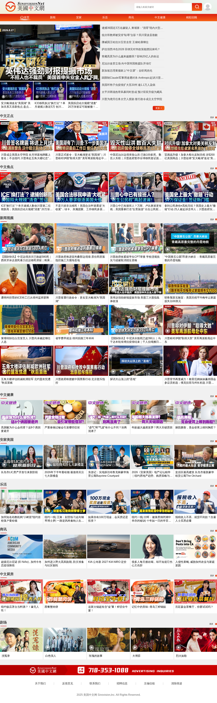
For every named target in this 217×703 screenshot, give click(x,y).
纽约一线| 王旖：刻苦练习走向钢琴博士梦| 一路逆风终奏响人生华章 (64, 521)
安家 (79, 17)
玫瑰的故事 (95, 655)
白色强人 (50, 655)
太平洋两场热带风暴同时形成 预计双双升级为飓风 (132, 92)
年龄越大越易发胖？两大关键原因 (152, 427)
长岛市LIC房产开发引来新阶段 (19, 472)
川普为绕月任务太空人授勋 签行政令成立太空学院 (132, 99)
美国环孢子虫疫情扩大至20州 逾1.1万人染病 (128, 84)
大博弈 (136, 655)
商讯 (131, 17)
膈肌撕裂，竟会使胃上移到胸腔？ (195, 427)
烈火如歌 (181, 655)
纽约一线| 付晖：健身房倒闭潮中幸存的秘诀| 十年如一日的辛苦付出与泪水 (151, 521)
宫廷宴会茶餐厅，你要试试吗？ (194, 606)
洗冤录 (6, 655)
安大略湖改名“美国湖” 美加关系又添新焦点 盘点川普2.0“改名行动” (16, 107)
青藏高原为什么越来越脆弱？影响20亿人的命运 (130, 56)
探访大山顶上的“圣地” (123, 379)
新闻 (52, 17)
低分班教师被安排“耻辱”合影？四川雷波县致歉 (130, 35)
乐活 (105, 17)
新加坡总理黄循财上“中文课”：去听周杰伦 (127, 70)
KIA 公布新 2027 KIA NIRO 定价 (107, 561)
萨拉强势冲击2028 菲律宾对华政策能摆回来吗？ (131, 49)
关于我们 (40, 683)
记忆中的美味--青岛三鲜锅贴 (149, 606)
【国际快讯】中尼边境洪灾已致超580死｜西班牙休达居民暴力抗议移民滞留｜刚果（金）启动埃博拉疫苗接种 (26, 260)
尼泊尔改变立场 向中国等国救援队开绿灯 (126, 63)
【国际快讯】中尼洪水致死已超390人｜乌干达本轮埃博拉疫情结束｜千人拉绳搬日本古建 (136, 342)
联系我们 (95, 683)
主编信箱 (149, 683)
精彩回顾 (191, 17)
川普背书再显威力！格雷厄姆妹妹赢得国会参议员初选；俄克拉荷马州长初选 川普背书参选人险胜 (190, 383)
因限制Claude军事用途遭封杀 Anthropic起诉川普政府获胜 (133, 77)
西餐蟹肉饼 (51, 606)
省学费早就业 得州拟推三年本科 (74, 338)
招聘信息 (122, 683)
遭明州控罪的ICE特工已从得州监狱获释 (25, 297)
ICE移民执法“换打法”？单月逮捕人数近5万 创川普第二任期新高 (50, 107)
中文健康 (160, 17)
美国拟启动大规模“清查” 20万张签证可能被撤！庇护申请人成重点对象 (83, 107)
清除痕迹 (176, 683)
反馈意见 (67, 683)
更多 (158, 108)
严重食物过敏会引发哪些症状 (62, 427)
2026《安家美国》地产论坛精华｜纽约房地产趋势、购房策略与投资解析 (152, 476)
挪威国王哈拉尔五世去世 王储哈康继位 (125, 42)
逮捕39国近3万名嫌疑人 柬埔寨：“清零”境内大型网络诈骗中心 (133, 27)
